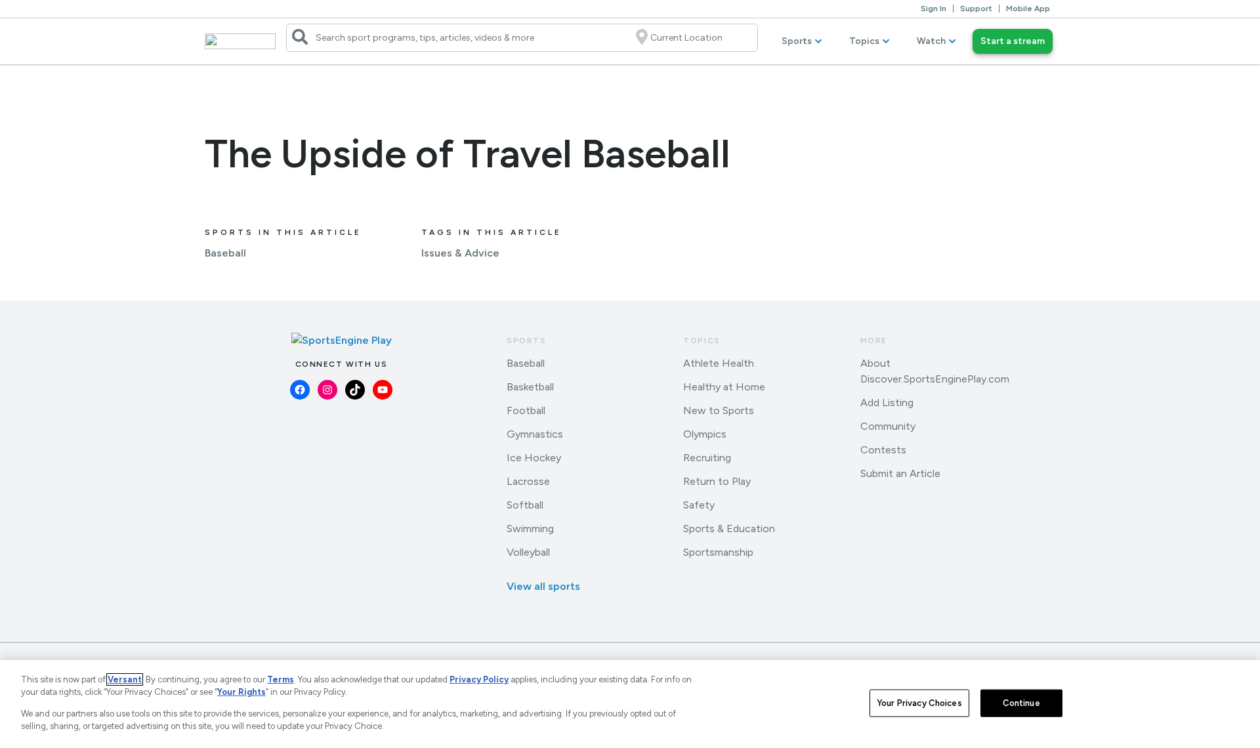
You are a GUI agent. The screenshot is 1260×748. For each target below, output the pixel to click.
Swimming (530, 528)
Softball (525, 505)
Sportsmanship (718, 552)
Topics (864, 41)
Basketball (530, 387)
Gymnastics (535, 434)
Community (887, 426)
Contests (883, 450)
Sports (797, 41)
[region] (630, 704)
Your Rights (241, 692)
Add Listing (887, 402)
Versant (125, 679)
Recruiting (707, 457)
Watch (931, 41)
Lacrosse (528, 481)
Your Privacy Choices (919, 703)
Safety (699, 505)
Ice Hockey (534, 457)
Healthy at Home (724, 387)
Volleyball (528, 552)
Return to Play (717, 481)
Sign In (933, 8)
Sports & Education (729, 528)
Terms (280, 679)
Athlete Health (718, 363)
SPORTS (527, 340)
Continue (1021, 703)
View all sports (543, 586)
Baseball (225, 253)
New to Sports (718, 410)
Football (526, 410)
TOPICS (702, 340)
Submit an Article (900, 473)
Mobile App (1028, 8)
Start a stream (1012, 41)
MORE (873, 340)
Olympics (704, 434)
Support (976, 8)
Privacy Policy (479, 679)
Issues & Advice (460, 253)
